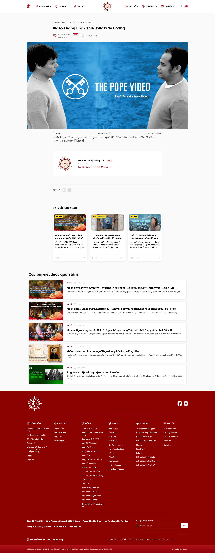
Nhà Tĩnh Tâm (60, 527)
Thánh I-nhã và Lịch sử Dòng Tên (38, 430)
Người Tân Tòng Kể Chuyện (146, 433)
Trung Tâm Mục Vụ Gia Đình (39, 527)
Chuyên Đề (113, 457)
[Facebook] (179, 403)
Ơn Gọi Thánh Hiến (116, 445)
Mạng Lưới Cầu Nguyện (91, 451)
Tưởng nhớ (31, 443)
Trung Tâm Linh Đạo (89, 429)
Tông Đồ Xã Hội (87, 455)
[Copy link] (69, 190)
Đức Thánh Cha (170, 429)
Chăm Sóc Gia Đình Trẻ (91, 471)
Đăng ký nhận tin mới (144, 521)
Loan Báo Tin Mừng (89, 443)
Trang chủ (56, 22)
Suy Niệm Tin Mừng (116, 469)
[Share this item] (84, 258)
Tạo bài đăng (57, 540)
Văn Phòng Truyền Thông (91, 496)
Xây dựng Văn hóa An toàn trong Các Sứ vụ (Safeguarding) (37, 449)
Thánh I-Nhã (59, 429)
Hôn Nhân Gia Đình (116, 449)
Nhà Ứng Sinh (75, 527)
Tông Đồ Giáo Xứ (88, 447)
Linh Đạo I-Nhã (60, 433)
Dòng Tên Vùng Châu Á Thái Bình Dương (63, 521)
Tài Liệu (131, 539)
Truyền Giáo (113, 441)
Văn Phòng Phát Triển (90, 492)
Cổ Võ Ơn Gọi (87, 479)
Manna (139, 445)
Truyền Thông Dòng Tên (145, 429)
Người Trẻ (139, 539)
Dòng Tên (30, 460)
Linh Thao (58, 437)
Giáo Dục (85, 484)
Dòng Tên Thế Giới (35, 521)
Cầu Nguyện (114, 461)
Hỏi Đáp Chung (168, 539)
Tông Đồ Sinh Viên (89, 463)
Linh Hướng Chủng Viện (91, 439)
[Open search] (180, 6)
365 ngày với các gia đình (146, 465)
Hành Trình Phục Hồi (144, 437)
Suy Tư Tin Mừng (115, 465)
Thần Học (112, 433)
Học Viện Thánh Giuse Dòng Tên (92, 505)
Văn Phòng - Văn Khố (90, 500)
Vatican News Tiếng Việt (146, 441)
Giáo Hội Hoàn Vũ (170, 433)
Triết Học (112, 437)
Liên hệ (29, 456)
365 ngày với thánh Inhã (145, 457)
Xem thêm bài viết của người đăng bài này (94, 167)
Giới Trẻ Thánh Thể (89, 467)
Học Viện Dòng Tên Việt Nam (116, 521)
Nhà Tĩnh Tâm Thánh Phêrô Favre (92, 434)
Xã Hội (111, 453)
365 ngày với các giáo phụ (146, 461)
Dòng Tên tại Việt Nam (35, 439)
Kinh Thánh (113, 429)
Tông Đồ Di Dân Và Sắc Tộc (92, 459)
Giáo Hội (112, 539)
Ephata (139, 453)
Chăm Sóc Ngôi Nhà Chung (92, 475)
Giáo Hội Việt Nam (171, 437)
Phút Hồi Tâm (59, 441)
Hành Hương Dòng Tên (90, 488)
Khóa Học (167, 445)
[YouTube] (186, 403)
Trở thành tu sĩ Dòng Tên (36, 435)
